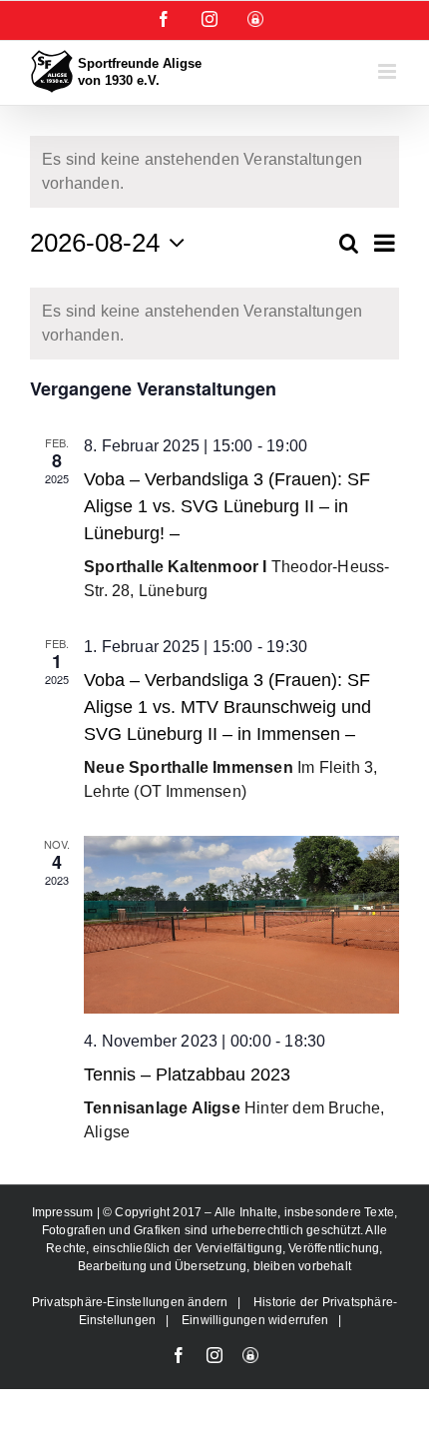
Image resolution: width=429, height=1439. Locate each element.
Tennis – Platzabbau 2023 (187, 1074)
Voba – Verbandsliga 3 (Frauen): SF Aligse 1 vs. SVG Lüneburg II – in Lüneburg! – (227, 506)
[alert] (214, 172)
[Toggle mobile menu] (388, 71)
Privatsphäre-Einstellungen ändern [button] (130, 1302)
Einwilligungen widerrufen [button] (255, 1320)
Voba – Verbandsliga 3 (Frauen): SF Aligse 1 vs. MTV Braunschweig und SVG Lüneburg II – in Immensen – (227, 707)
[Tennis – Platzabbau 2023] (241, 925)
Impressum (64, 1212)
